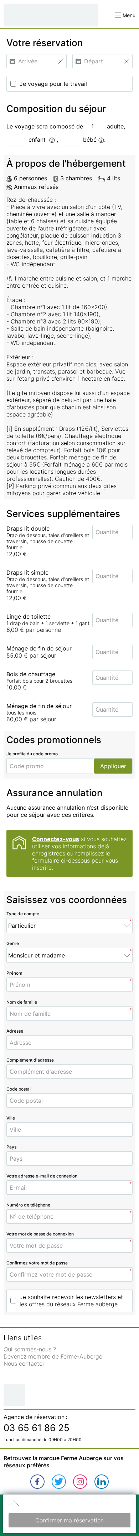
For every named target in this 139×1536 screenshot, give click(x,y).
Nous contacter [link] (24, 1363)
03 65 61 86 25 (37, 1427)
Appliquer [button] (113, 766)
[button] (125, 15)
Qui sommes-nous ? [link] (30, 1349)
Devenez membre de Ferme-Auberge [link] (53, 1356)
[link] (37, 1481)
